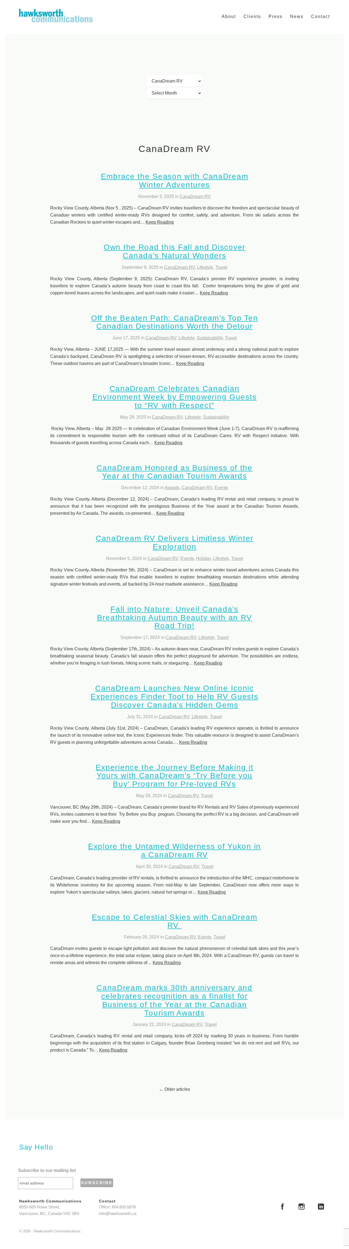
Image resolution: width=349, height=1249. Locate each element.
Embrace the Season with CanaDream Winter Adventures (174, 180)
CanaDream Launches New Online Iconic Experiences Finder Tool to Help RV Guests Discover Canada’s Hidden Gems (174, 696)
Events (221, 487)
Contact (320, 16)
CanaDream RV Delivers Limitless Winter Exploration (174, 542)
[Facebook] (282, 1207)
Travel (221, 267)
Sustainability (210, 338)
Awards (172, 487)
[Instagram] (302, 1207)
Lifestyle (205, 267)
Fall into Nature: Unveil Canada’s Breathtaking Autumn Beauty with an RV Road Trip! (174, 617)
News (296, 16)
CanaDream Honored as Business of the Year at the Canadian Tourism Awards (174, 472)
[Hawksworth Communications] (56, 15)
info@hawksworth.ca (117, 1213)
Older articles (174, 1089)
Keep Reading (160, 222)
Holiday (203, 558)
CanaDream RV (195, 196)
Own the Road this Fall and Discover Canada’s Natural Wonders (174, 251)
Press (275, 16)
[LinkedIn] (321, 1207)
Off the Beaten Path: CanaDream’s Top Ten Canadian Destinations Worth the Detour (174, 322)
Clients (252, 16)
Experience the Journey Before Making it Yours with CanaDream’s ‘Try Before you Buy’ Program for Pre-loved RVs (175, 775)
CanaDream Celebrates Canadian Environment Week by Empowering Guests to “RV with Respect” (174, 397)
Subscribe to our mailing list (47, 1170)
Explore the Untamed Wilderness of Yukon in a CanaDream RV (174, 850)
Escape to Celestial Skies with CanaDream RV (174, 921)
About (229, 16)
